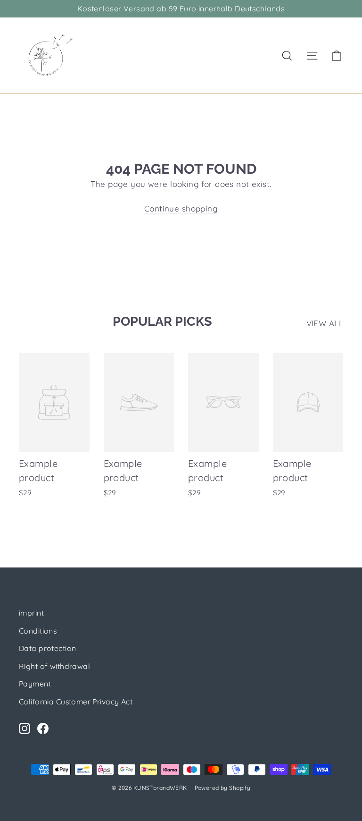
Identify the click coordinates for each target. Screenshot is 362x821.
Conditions (38, 630)
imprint (31, 613)
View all (324, 323)
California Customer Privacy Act (75, 701)
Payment (35, 683)
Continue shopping (181, 208)
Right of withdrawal (54, 666)
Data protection (47, 648)
